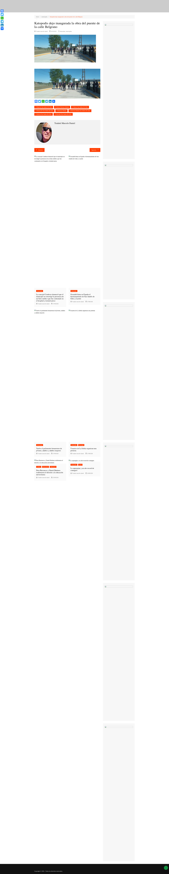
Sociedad (81, 445)
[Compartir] (2, 28)
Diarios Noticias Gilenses (62, 107)
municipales (69, 31)
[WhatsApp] (2, 18)
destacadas (62, 31)
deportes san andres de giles (44, 107)
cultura (38, 467)
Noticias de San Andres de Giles (45, 110)
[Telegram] (2, 21)
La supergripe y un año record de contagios (82, 469)
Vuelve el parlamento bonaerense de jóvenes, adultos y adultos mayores (49, 449)
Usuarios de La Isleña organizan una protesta (83, 449)
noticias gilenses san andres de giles (80, 110)
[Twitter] (2, 14)
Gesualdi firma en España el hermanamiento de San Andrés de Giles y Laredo (83, 296)
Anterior (40, 150)
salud (80, 464)
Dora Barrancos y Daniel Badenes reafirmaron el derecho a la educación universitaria (49, 472)
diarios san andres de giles (80, 107)
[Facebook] (2, 11)
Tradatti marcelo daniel (42, 31)
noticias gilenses (62, 110)
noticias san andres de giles (44, 114)
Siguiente (93, 150)
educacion (53, 467)
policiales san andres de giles (63, 114)
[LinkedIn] (2, 25)
